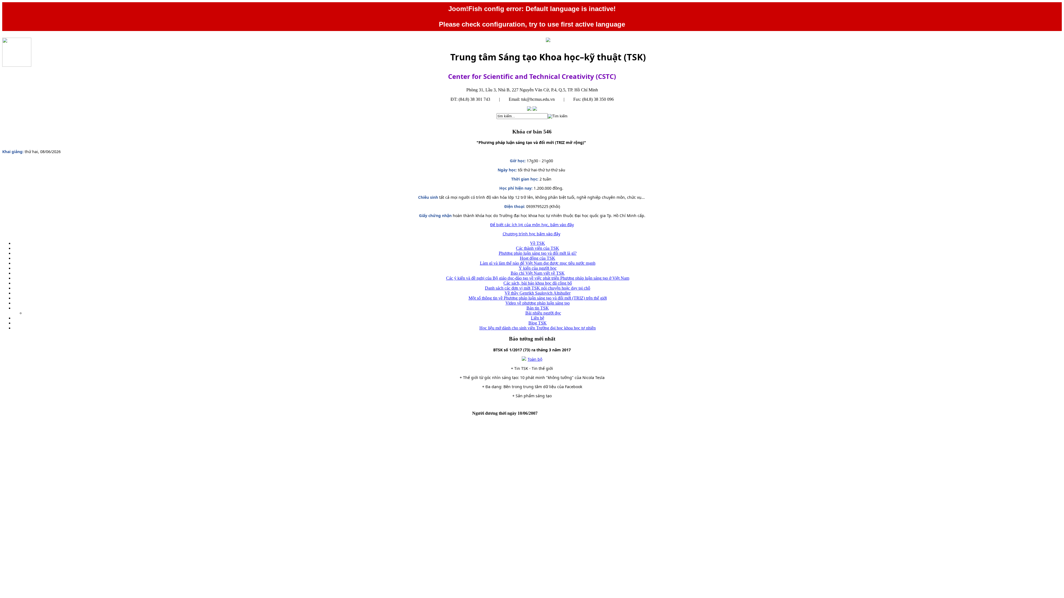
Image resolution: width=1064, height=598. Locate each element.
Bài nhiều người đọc (543, 313)
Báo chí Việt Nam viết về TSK (538, 273)
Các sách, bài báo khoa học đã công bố (537, 283)
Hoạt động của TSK (537, 258)
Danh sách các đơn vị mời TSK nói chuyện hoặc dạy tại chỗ (537, 288)
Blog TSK (537, 323)
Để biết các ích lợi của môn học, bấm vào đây (532, 224)
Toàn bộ (535, 359)
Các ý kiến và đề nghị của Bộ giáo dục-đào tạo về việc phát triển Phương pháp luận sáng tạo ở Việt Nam (537, 278)
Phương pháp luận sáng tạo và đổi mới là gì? (538, 253)
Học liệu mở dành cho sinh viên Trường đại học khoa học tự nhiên (537, 328)
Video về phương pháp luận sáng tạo (537, 303)
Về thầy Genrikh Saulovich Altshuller (538, 293)
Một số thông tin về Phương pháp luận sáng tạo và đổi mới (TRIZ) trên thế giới (538, 298)
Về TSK (537, 243)
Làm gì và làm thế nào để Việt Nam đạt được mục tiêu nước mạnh (537, 263)
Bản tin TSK (537, 308)
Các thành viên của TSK (537, 248)
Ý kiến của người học (538, 268)
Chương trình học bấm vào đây (531, 233)
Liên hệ (537, 318)
